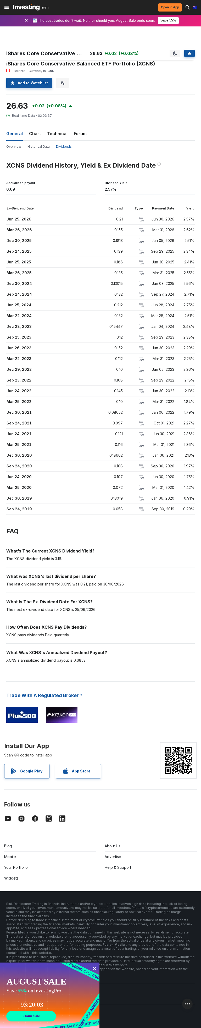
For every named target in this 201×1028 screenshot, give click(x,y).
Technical (57, 133)
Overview (13, 146)
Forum (80, 133)
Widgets (11, 878)
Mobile (10, 856)
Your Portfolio (16, 867)
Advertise (113, 856)
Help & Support (118, 867)
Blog (8, 846)
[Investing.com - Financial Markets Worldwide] (30, 7)
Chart (35, 133)
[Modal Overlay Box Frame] (49, 995)
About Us (112, 846)
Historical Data (38, 146)
